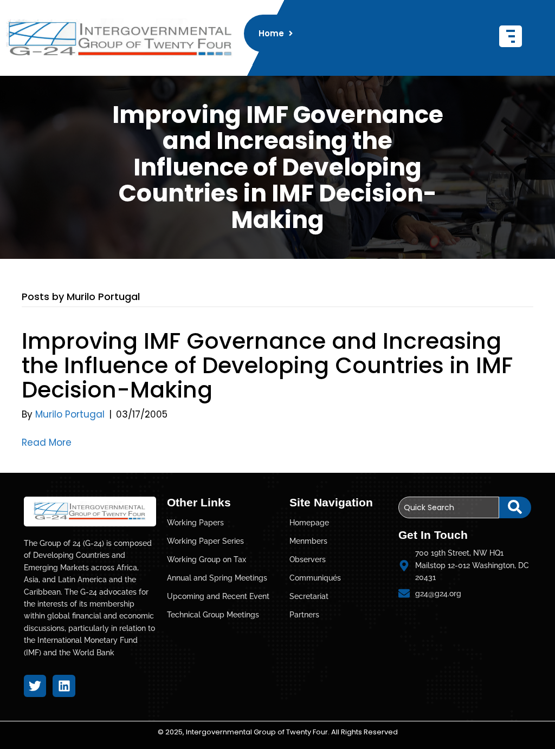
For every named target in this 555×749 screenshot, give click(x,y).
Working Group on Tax (206, 559)
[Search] (515, 507)
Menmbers (308, 541)
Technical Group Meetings (213, 614)
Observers (307, 559)
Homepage (309, 522)
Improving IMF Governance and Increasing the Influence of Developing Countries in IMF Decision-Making (267, 365)
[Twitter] (35, 686)
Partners (304, 614)
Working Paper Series (205, 541)
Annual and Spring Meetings (217, 578)
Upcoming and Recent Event (218, 596)
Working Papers (195, 522)
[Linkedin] (64, 686)
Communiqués (315, 578)
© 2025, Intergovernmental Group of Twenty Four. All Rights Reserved (278, 732)
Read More (47, 442)
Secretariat (308, 596)
